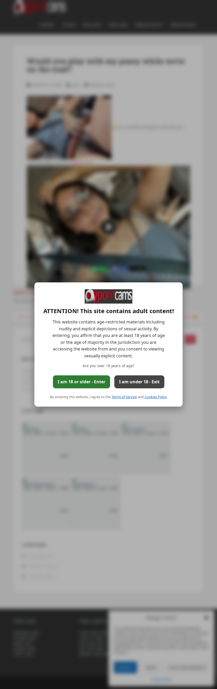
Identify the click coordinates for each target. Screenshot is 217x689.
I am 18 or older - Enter (81, 382)
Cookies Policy (155, 396)
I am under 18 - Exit (139, 382)
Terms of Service (124, 396)
